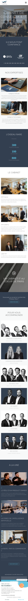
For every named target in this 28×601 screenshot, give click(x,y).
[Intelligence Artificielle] (14, 84)
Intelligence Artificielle (14, 93)
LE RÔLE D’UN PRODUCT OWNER (14, 490)
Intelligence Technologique (14, 117)
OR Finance (4, 197)
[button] (4, 63)
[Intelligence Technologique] (14, 108)
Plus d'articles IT (14, 563)
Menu (26, 2)
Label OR (4, 253)
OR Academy (5, 224)
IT (16, 27)
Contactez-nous (14, 301)
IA (11, 27)
